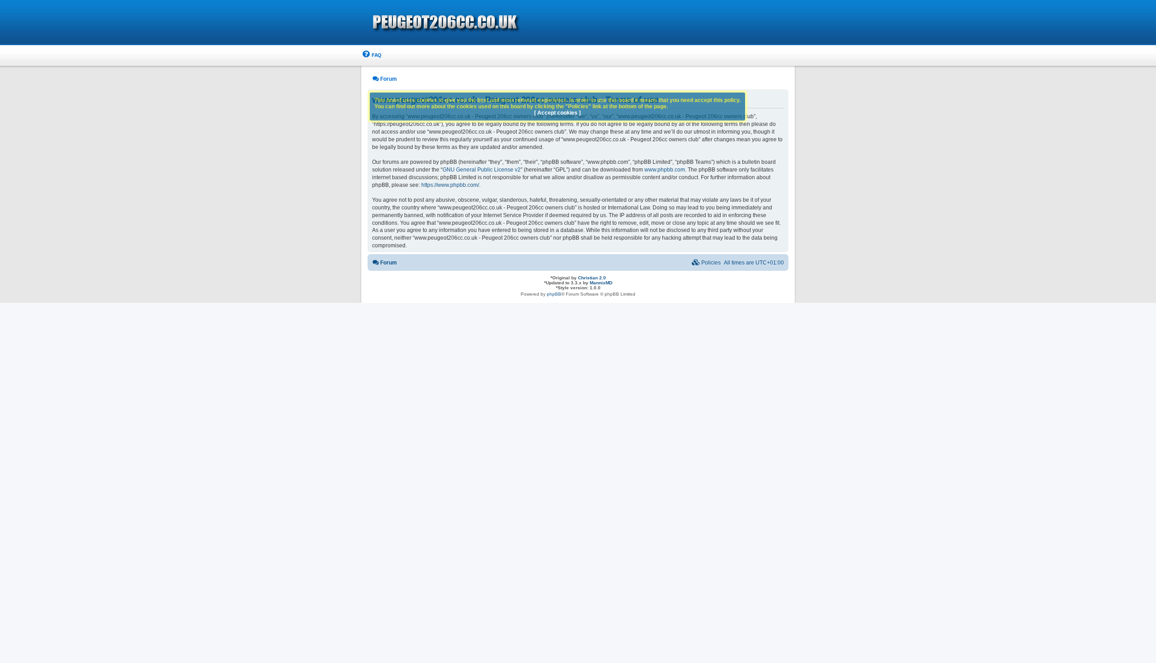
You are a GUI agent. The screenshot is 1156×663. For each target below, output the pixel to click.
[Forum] (496, 23)
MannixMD (601, 282)
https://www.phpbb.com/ (450, 185)
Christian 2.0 (592, 277)
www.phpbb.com (664, 170)
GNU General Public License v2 (482, 170)
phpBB (554, 294)
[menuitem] (371, 55)
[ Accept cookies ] (557, 113)
